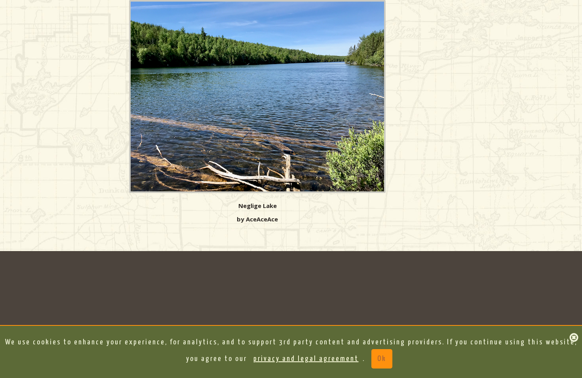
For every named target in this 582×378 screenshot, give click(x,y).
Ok (381, 359)
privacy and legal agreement (306, 359)
